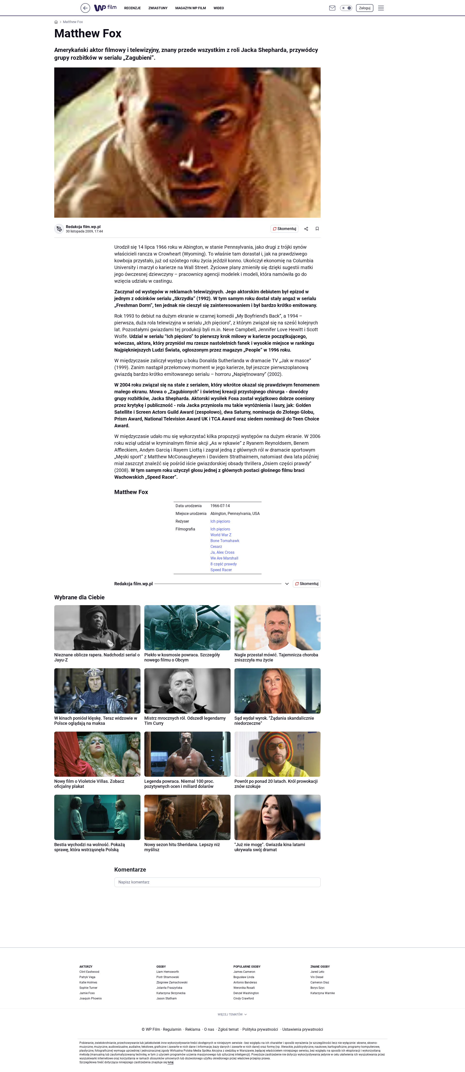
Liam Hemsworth (167, 971)
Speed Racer (221, 570)
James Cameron (244, 971)
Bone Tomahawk (224, 540)
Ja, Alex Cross (222, 552)
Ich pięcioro (220, 521)
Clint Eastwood (89, 971)
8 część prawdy (223, 564)
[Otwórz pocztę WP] (332, 8)
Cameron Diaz (319, 982)
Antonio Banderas (245, 982)
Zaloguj (364, 8)
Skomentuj (287, 228)
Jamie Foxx (87, 993)
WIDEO (219, 8)
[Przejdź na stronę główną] (85, 11)
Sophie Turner (88, 988)
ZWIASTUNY (158, 8)
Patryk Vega (87, 977)
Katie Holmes (88, 982)
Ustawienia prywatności (301, 1029)
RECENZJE (132, 8)
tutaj (170, 1062)
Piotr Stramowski (167, 977)
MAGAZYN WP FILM (190, 8)
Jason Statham (166, 998)
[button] (346, 8)
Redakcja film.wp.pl (83, 226)
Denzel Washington (246, 993)
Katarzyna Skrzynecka (171, 993)
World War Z (221, 535)
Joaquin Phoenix (90, 998)
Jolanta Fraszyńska (169, 988)
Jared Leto (317, 971)
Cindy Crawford (243, 998)
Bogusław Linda (243, 977)
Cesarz (216, 546)
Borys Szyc (317, 988)
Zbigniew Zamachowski (171, 982)
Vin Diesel (316, 977)
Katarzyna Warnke (322, 993)
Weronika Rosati (244, 988)
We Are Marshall (224, 558)
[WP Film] (109, 8)
